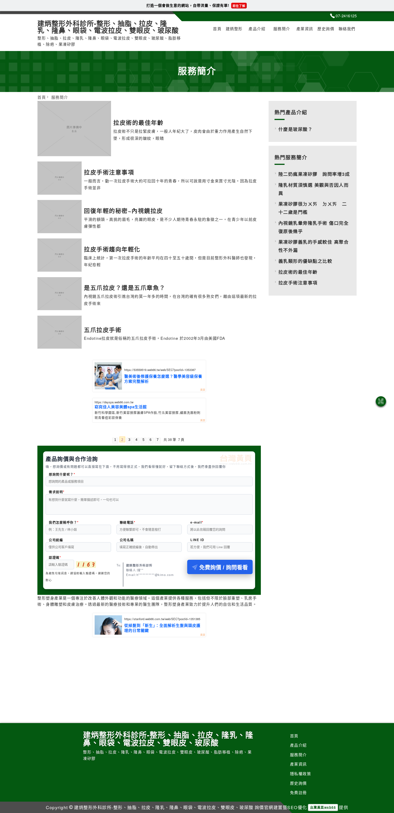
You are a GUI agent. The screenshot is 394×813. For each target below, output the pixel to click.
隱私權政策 (300, 773)
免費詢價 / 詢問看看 (223, 567)
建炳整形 (234, 28)
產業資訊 (304, 28)
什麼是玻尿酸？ (295, 129)
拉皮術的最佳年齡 (298, 272)
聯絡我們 (347, 28)
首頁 (217, 28)
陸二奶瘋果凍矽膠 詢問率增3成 (314, 174)
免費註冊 (298, 792)
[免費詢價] (381, 401)
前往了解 (239, 5)
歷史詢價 (325, 28)
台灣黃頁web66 (323, 807)
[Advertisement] (149, 671)
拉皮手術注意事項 (298, 282)
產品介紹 (257, 28)
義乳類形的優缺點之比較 (305, 261)
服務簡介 (281, 28)
